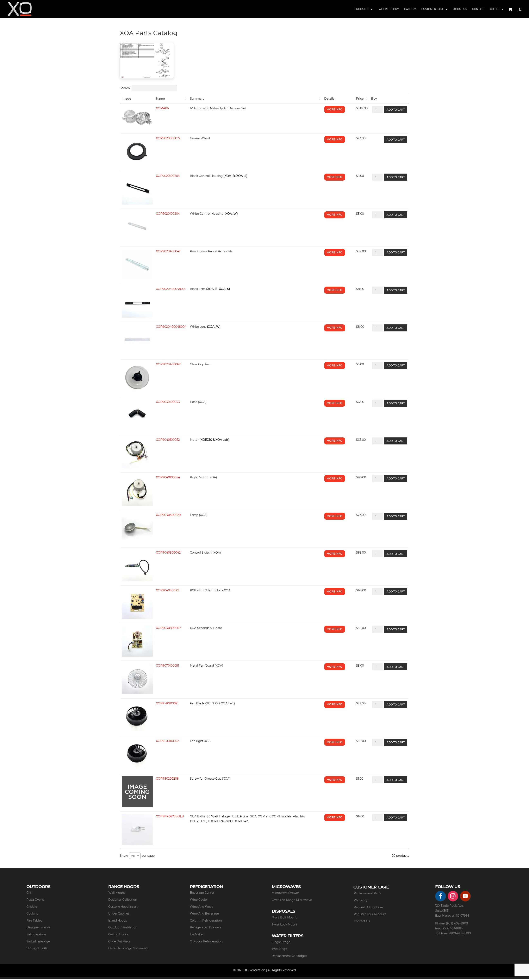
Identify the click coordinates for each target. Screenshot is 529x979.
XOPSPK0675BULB (170, 816)
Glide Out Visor (119, 941)
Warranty (360, 900)
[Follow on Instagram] (453, 896)
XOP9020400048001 (171, 289)
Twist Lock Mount (284, 924)
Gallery (410, 9)
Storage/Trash (36, 948)
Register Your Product (370, 914)
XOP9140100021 (167, 703)
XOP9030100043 (168, 402)
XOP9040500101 (167, 590)
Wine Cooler (199, 900)
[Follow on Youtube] (465, 896)
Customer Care (432, 9)
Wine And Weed (201, 907)
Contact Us (362, 921)
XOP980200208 (167, 778)
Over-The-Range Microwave (128, 948)
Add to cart (396, 109)
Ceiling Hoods (118, 934)
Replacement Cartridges (289, 956)
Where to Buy (389, 9)
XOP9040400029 (168, 515)
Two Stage (279, 949)
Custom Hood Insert (123, 907)
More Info (334, 109)
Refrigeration (36, 934)
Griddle (31, 907)
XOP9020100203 (168, 176)
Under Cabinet (118, 913)
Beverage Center (202, 892)
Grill (29, 892)
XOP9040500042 (168, 552)
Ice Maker (197, 934)
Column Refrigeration (206, 920)
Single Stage (281, 942)
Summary (197, 98)
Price (359, 98)
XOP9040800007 (168, 628)
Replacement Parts (367, 893)
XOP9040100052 (168, 440)
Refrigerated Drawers (205, 927)
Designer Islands (38, 927)
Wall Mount (116, 892)
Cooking (32, 913)
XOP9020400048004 (171, 327)
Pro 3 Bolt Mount (284, 917)
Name (160, 98)
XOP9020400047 (168, 251)
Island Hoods (117, 920)
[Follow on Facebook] (440, 896)
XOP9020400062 (168, 364)
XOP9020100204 (168, 214)
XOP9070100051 (167, 665)
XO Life (495, 9)
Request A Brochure (368, 907)
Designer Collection (122, 900)
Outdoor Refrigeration (206, 941)
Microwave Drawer (285, 893)
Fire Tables (34, 920)
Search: (125, 88)
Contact (478, 9)
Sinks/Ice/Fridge (38, 941)
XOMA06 (162, 108)
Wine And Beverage (204, 913)
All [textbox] (133, 856)
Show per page (137, 856)
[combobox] (135, 856)
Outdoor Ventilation (122, 927)
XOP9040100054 (168, 477)
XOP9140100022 (167, 741)
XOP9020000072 (168, 138)
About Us (460, 9)
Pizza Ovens (35, 900)
